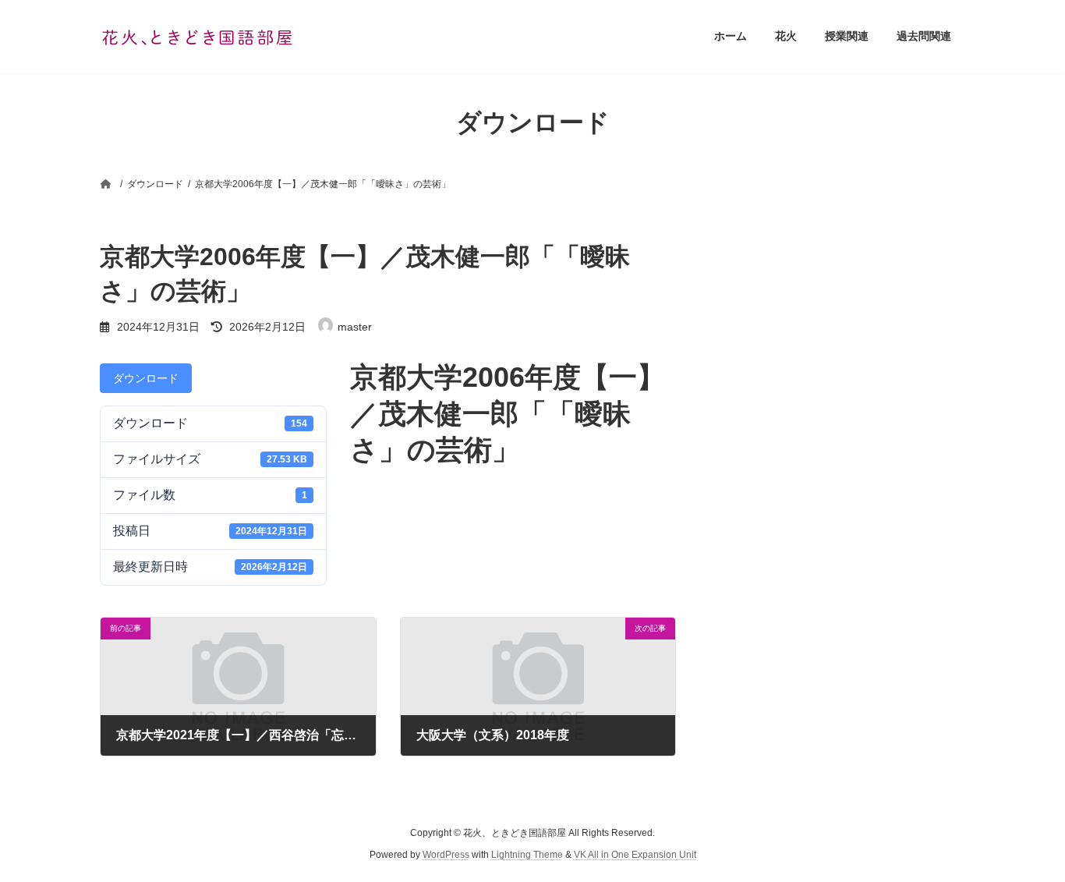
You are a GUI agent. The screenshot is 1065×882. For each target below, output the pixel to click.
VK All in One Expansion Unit (635, 855)
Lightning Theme (527, 855)
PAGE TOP (1025, 840)
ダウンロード (146, 378)
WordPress (446, 855)
